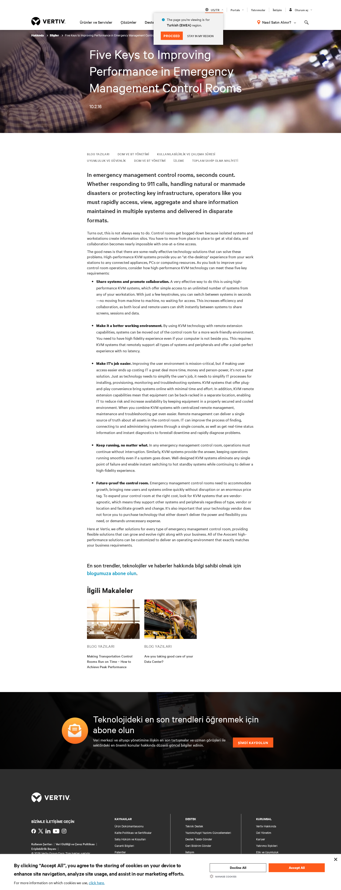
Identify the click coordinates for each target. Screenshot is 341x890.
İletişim (277, 10)
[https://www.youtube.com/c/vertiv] (56, 831)
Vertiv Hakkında (266, 826)
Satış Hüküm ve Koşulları (130, 839)
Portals (235, 10)
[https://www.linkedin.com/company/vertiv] (48, 831)
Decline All (238, 867)
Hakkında (38, 35)
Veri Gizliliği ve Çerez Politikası (75, 844)
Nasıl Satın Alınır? (276, 22)
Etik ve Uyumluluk (267, 852)
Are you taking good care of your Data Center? (168, 659)
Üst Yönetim (263, 832)
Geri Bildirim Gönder (198, 845)
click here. (97, 882)
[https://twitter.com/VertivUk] (40, 831)
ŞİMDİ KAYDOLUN (253, 742)
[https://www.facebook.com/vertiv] (33, 831)
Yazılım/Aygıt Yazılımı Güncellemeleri (208, 832)
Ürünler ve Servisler (96, 22)
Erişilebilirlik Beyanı (43, 848)
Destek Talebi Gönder (198, 839)
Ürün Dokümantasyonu (129, 826)
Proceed (172, 35)
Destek (150, 22)
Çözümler (128, 22)
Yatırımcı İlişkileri (266, 845)
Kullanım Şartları (41, 844)
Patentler (120, 852)
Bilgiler (55, 35)
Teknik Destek (194, 826)
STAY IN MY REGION (200, 36)
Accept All (297, 867)
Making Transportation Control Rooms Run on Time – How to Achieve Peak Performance (109, 661)
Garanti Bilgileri (124, 845)
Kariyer (260, 839)
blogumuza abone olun (111, 573)
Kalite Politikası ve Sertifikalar (133, 832)
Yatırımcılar (258, 10)
